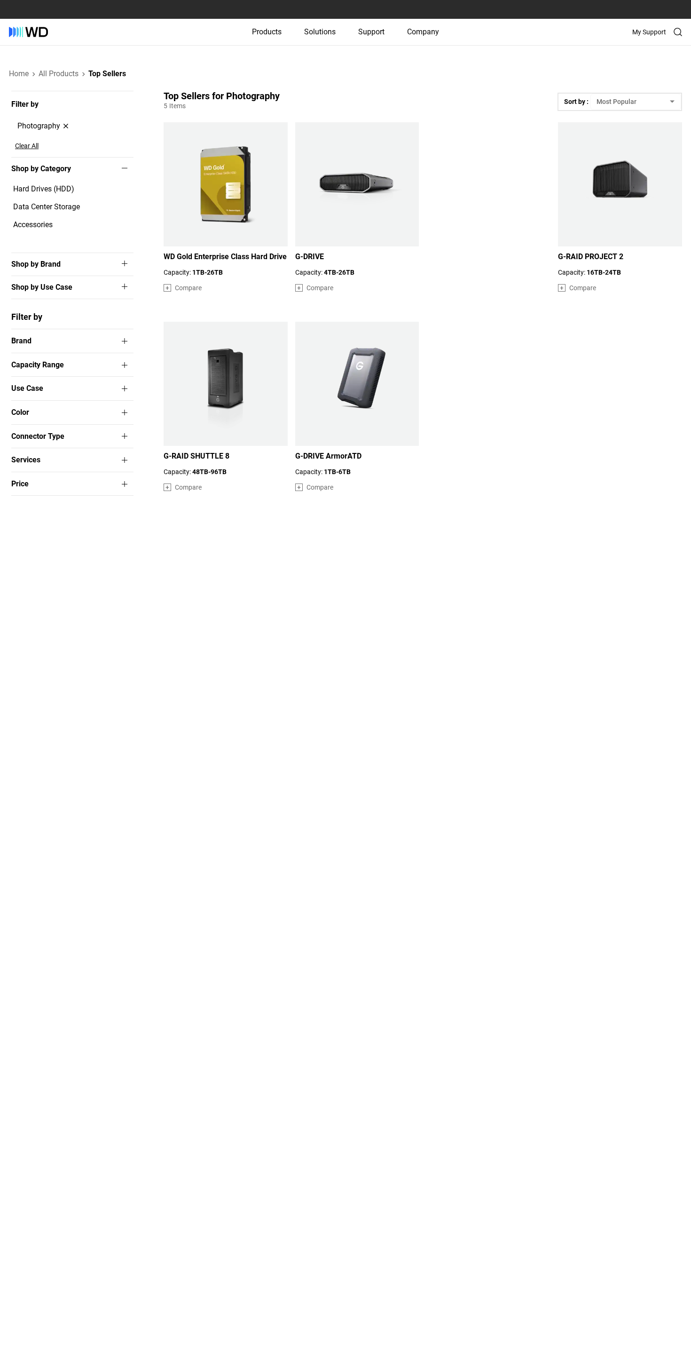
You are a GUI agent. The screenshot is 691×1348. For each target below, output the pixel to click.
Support (371, 31)
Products (267, 31)
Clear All (27, 146)
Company (423, 31)
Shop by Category (41, 169)
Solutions (320, 31)
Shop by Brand (36, 264)
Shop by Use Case (41, 287)
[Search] (678, 32)
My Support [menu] (649, 32)
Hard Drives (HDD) (43, 188)
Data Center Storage (46, 206)
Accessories (33, 224)
